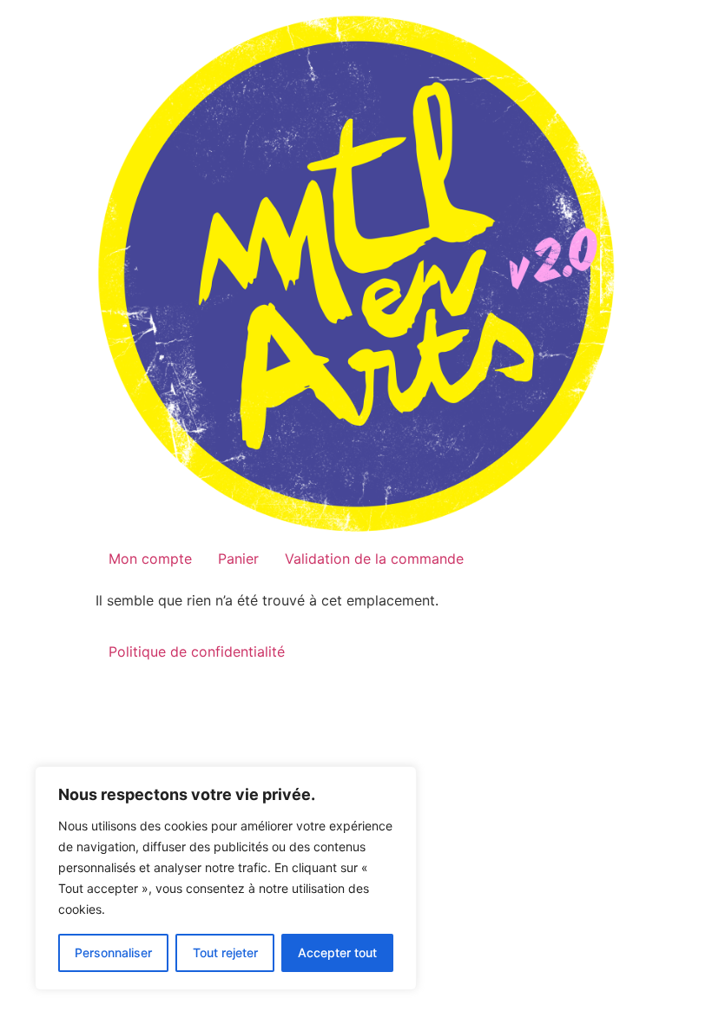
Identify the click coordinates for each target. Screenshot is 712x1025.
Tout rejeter (225, 952)
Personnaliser (113, 952)
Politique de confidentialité (197, 651)
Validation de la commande (374, 558)
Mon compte (150, 558)
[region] (226, 878)
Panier (238, 558)
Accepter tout (337, 952)
